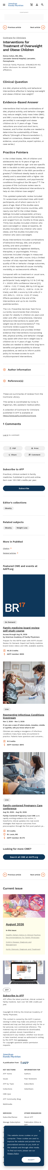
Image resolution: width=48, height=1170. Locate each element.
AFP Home (7, 1074)
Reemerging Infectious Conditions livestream (23, 716)
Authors (27, 1074)
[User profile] (37, 4)
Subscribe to (13, 995)
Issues (5, 1079)
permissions (22, 1040)
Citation (6, 548)
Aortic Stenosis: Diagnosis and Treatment (23, 949)
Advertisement (24, 12)
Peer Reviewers (30, 1079)
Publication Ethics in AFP (32, 1123)
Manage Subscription (11, 1122)
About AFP (28, 1117)
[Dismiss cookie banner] (40, 1130)
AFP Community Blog (12, 1099)
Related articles (9, 553)
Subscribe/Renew (10, 1117)
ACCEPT (31, 1160)
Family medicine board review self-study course (21, 629)
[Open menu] (4, 4)
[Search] (42, 4)
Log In (5, 435)
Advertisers (28, 1089)
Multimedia (7, 1104)
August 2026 (15, 924)
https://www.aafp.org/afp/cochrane (19, 416)
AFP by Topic (8, 1084)
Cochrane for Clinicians (14, 38)
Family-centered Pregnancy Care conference (22, 807)
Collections (7, 1089)
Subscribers (29, 1084)
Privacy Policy (13, 1154)
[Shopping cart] (31, 4)
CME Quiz (7, 1094)
